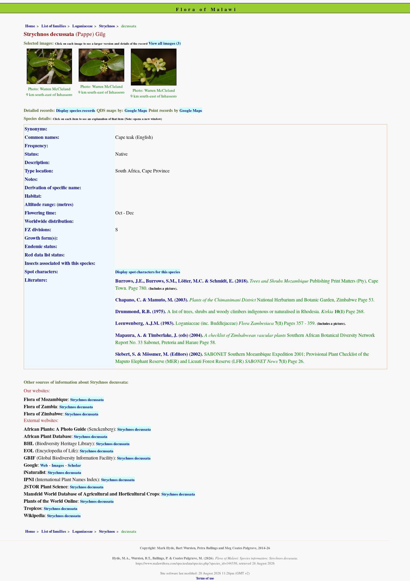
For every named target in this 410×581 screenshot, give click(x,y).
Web (44, 465)
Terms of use (205, 578)
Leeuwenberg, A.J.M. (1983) (144, 322)
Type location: (39, 170)
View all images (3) (165, 43)
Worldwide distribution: (49, 220)
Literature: (36, 279)
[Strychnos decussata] (49, 65)
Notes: (31, 178)
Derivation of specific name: (53, 187)
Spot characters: (41, 271)
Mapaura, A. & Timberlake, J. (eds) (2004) (158, 334)
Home (30, 25)
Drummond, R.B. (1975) (140, 311)
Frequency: (36, 145)
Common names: (42, 136)
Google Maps (136, 110)
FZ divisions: (38, 229)
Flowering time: (40, 212)
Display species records (75, 110)
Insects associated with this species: (60, 262)
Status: (32, 153)
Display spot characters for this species (147, 271)
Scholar (74, 465)
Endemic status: (41, 246)
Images (58, 465)
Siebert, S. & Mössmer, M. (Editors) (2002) (158, 353)
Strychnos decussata (87, 399)
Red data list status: (45, 254)
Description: (37, 162)
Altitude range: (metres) (49, 204)
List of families (53, 25)
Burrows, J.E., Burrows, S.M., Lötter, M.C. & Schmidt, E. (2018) (181, 280)
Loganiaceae (82, 25)
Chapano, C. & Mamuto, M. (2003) (151, 299)
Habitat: (33, 195)
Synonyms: (36, 128)
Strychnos (107, 25)
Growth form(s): (41, 237)
